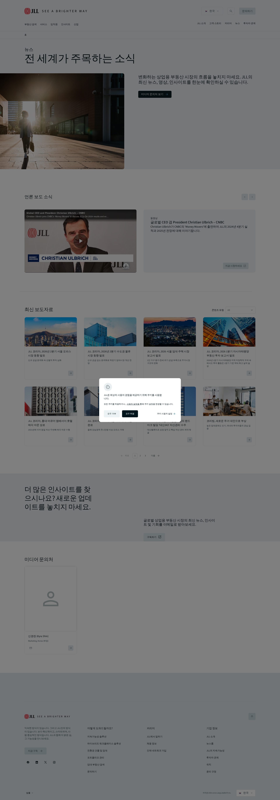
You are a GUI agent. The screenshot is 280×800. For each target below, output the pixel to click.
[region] (140, 400)
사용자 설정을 (133, 404)
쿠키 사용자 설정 (166, 414)
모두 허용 (130, 413)
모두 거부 (111, 413)
